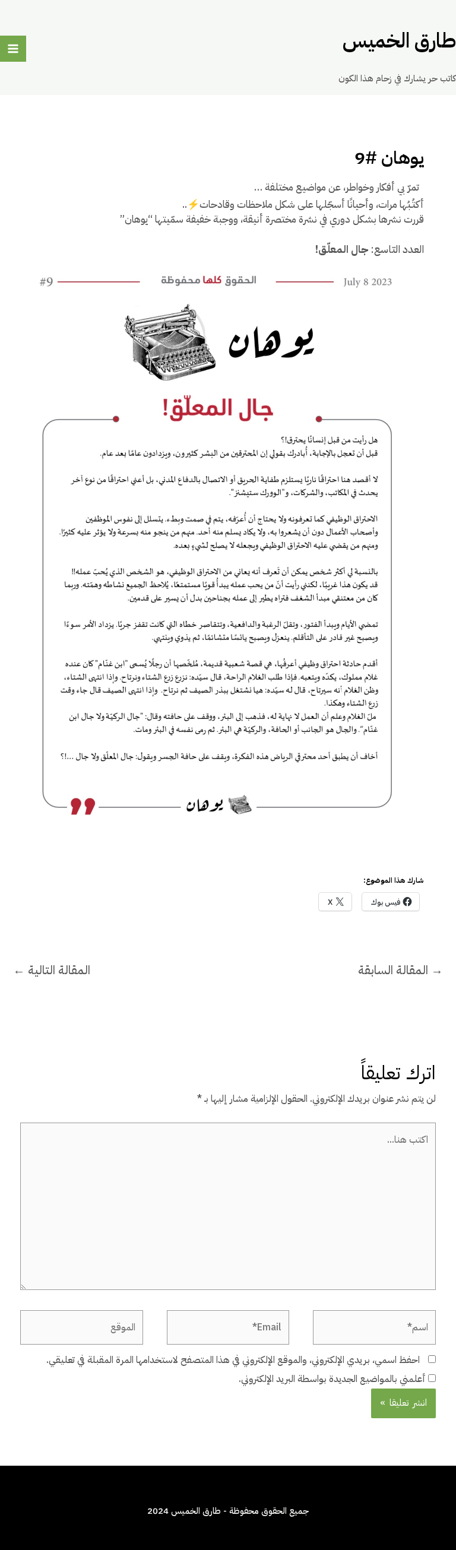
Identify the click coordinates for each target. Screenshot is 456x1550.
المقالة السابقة (400, 970)
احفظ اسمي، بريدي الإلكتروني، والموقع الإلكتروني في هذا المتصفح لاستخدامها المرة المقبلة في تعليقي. (233, 1360)
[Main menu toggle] (13, 49)
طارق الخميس (399, 40)
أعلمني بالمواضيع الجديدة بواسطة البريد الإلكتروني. (332, 1379)
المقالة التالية (51, 970)
